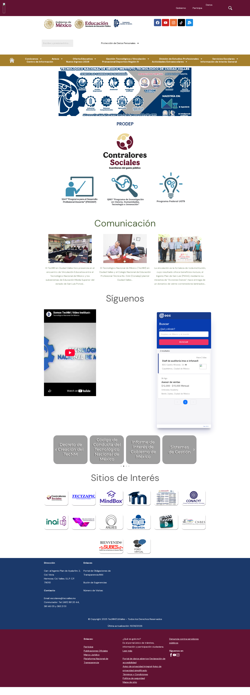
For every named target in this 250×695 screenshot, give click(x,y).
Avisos (55, 58)
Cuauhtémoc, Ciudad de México (175, 368)
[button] (119, 113)
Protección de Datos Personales (118, 43)
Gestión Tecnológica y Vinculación (126, 58)
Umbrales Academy (169, 390)
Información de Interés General (219, 61)
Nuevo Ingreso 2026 (77, 61)
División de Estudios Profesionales (179, 58)
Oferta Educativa (83, 58)
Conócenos (31, 58)
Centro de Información (40, 61)
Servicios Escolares (223, 58)
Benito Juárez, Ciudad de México (175, 393)
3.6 (183, 365)
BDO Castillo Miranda (171, 365)
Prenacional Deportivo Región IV (120, 61)
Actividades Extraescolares (168, 61)
